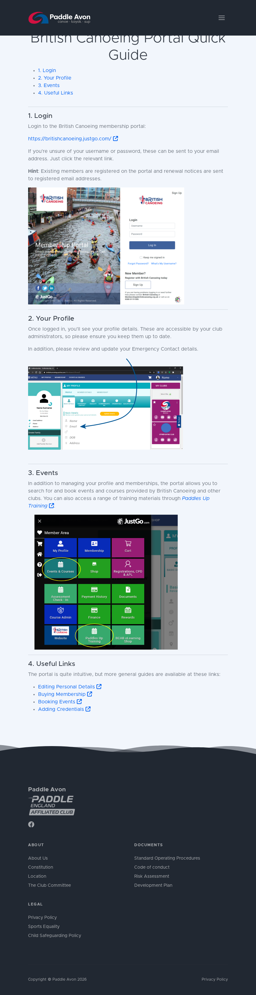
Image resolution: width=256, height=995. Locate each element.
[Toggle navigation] (221, 18)
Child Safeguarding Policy (54, 936)
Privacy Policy (42, 917)
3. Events (49, 85)
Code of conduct (152, 867)
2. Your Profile (54, 77)
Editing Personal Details (67, 686)
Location (37, 876)
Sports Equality (44, 927)
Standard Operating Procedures (167, 858)
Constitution (40, 867)
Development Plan (153, 885)
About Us (38, 858)
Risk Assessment (151, 876)
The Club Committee (49, 885)
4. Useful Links (55, 92)
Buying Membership (62, 694)
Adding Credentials (62, 709)
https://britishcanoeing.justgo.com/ (70, 138)
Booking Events (57, 701)
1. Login (47, 70)
